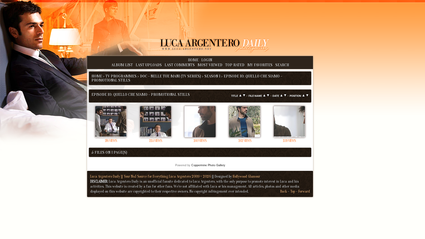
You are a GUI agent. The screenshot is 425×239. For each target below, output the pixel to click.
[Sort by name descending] (268, 96)
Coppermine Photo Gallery (208, 165)
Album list (122, 65)
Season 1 (212, 76)
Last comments (180, 65)
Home (193, 60)
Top (292, 191)
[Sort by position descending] (307, 96)
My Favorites (260, 65)
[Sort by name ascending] (264, 96)
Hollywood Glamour (246, 176)
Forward (304, 191)
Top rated (235, 65)
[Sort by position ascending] (303, 96)
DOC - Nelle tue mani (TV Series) (170, 76)
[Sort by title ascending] (240, 96)
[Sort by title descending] (244, 96)
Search (282, 65)
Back (283, 191)
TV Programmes (121, 76)
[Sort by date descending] (285, 96)
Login (206, 60)
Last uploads (149, 65)
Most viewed (210, 65)
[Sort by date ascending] (281, 96)
